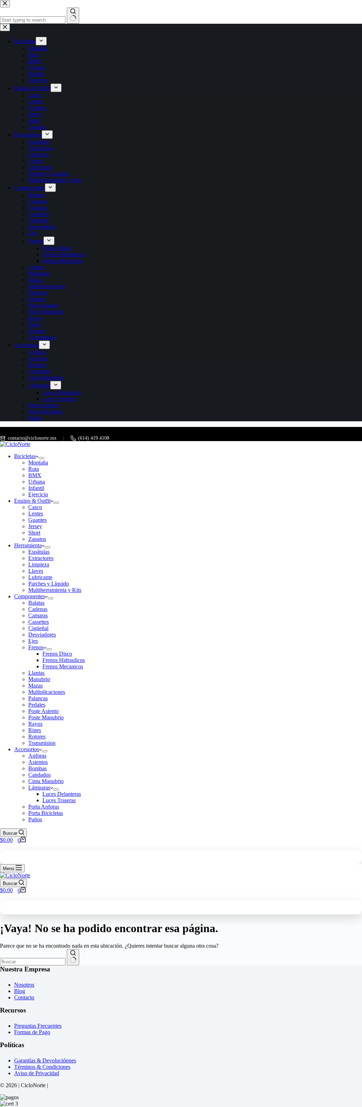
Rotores (37, 737)
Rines (34, 730)
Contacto (24, 997)
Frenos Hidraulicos (63, 660)
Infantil (36, 488)
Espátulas (38, 552)
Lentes (35, 513)
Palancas (38, 698)
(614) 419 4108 (93, 438)
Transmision (42, 743)
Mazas (35, 686)
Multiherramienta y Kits (54, 590)
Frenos (35, 647)
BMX (34, 475)
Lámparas (39, 787)
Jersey (35, 526)
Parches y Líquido (48, 584)
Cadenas (37, 609)
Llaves (35, 571)
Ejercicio (38, 494)
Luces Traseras (59, 800)
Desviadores (42, 635)
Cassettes (38, 622)
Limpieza (38, 564)
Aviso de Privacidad (36, 1073)
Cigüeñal (38, 628)
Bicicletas (25, 456)
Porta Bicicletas (45, 813)
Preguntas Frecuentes (38, 1026)
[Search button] (73, 957)
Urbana (36, 482)
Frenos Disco (57, 654)
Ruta (33, 469)
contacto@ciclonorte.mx (32, 438)
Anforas (37, 756)
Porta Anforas (43, 807)
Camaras (38, 615)
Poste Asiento (43, 711)
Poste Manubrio (46, 717)
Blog (19, 991)
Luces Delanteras (61, 794)
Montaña (38, 463)
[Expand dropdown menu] (41, 458)
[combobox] (32, 961)
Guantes (37, 520)
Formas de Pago (32, 1032)
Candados (39, 775)
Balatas (36, 603)
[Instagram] (12, 432)
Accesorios (26, 749)
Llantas (36, 673)
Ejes (33, 641)
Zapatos (37, 539)
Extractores (40, 558)
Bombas (37, 768)
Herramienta (28, 545)
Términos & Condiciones (42, 1067)
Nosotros (24, 985)
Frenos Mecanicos (62, 666)
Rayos (35, 724)
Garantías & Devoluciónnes (45, 1060)
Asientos (38, 762)
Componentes (29, 596)
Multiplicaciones (46, 692)
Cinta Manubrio (46, 781)
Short (34, 533)
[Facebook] (4, 432)
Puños (35, 819)
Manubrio (39, 679)
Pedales (36, 705)
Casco (35, 507)
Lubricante (40, 577)
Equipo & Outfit (32, 501)
